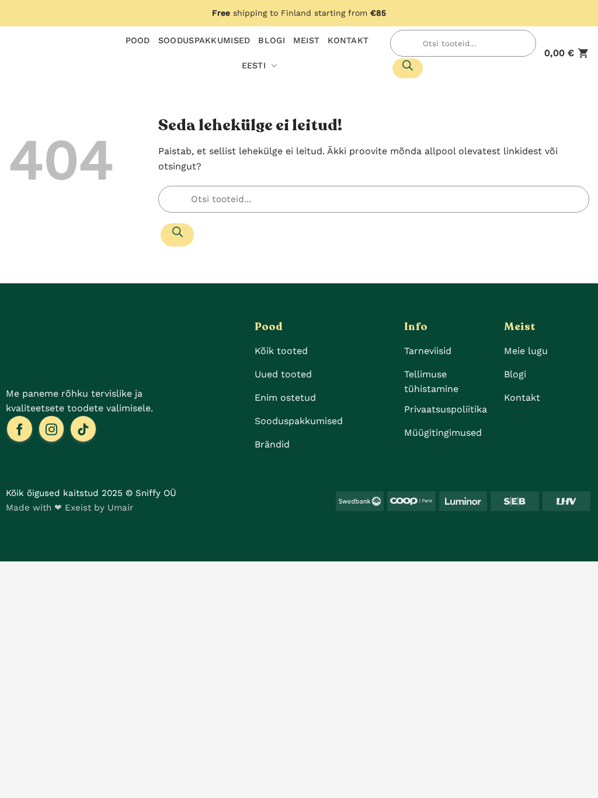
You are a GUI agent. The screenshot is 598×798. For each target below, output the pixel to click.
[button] (566, 53)
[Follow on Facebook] (19, 429)
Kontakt (348, 40)
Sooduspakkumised (204, 40)
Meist (306, 40)
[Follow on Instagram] (51, 429)
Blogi (271, 40)
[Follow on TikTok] (83, 429)
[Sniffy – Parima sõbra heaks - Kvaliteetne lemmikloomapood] (50, 53)
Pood (138, 40)
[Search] (407, 68)
